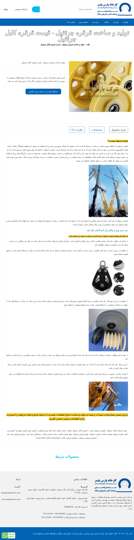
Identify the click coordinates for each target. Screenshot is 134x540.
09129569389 (60, 514)
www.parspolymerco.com (11, 499)
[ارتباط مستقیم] (8, 535)
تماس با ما (71, 22)
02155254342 (46, 517)
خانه (88, 45)
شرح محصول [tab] (118, 129)
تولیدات (125, 22)
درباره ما (95, 22)
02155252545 (48, 514)
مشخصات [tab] (96, 129)
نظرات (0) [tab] (77, 129)
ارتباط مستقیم (21, 9)
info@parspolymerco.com (10, 493)
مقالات (106, 22)
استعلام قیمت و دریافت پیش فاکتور (43, 92)
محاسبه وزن (83, 22)
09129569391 (58, 517)
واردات (115, 22)
